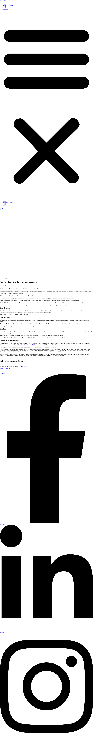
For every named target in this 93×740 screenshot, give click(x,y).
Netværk (4, 4)
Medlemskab (5, 9)
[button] (46, 104)
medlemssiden (24, 366)
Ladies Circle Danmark (8, 5)
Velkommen (5, 2)
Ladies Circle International (27, 344)
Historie (4, 7)
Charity (4, 6)
